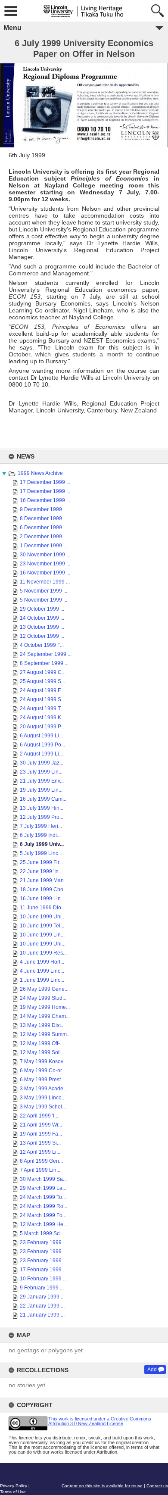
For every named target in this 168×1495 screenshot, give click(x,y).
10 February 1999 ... (43, 1279)
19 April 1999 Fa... (41, 1134)
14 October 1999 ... (42, 618)
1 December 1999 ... (43, 546)
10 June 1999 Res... (43, 953)
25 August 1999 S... (42, 681)
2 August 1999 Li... (41, 754)
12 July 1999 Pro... (41, 817)
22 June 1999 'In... (41, 871)
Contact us (157, 1485)
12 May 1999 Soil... (42, 1052)
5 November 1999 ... (43, 591)
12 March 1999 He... (43, 1224)
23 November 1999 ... (45, 564)
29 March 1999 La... (43, 1188)
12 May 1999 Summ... (45, 1034)
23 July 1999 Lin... (41, 772)
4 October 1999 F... (42, 645)
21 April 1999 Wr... (41, 1125)
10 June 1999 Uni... (42, 917)
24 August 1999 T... (42, 708)
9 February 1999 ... (42, 1288)
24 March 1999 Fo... (43, 1215)
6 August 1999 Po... (42, 745)
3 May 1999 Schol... (43, 1107)
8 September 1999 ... (44, 663)
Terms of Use (13, 1491)
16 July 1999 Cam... (43, 799)
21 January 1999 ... (42, 1315)
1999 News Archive (40, 473)
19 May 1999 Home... (45, 1007)
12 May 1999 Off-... (42, 1043)
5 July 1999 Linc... (41, 853)
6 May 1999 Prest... (42, 1080)
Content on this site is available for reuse (102, 1485)
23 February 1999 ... (43, 1242)
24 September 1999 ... (46, 654)
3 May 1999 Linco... (42, 1098)
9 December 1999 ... (43, 509)
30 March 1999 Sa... (43, 1179)
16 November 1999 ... (45, 573)
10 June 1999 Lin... (42, 935)
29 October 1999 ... (42, 609)
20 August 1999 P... (42, 727)
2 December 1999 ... (43, 537)
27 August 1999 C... (42, 672)
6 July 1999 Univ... (42, 844)
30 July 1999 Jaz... (41, 763)
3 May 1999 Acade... (43, 1089)
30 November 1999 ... (45, 555)
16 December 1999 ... (45, 500)
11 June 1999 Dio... (42, 908)
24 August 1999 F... (42, 690)
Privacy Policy (13, 1485)
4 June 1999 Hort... (42, 962)
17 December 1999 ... (45, 482)
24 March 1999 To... (43, 1197)
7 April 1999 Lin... (40, 1170)
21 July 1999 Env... (42, 781)
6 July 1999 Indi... (40, 835)
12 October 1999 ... (42, 636)
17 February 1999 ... (43, 1270)
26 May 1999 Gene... (44, 989)
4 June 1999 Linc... (42, 971)
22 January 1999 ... (42, 1306)
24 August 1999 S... (42, 699)
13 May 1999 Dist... (42, 1025)
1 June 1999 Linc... (42, 980)
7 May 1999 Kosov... (43, 1061)
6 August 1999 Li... (41, 736)
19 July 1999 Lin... (41, 790)
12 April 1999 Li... (40, 1152)
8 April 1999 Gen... (41, 1161)
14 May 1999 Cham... (45, 1016)
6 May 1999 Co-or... (42, 1070)
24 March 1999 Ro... (43, 1206)
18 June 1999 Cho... (43, 889)
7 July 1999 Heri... (41, 826)
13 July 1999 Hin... (41, 808)
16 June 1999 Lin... (42, 899)
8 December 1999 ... (43, 518)
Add (152, 1370)
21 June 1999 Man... (44, 880)
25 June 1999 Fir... (41, 862)
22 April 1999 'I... (39, 1116)
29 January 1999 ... (42, 1297)
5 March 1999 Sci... (42, 1233)
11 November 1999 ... (45, 582)
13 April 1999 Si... (40, 1143)
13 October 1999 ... (42, 627)
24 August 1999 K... (42, 718)
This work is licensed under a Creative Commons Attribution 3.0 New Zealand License (99, 1421)
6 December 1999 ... (43, 527)
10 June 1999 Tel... (42, 926)
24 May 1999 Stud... (43, 998)
